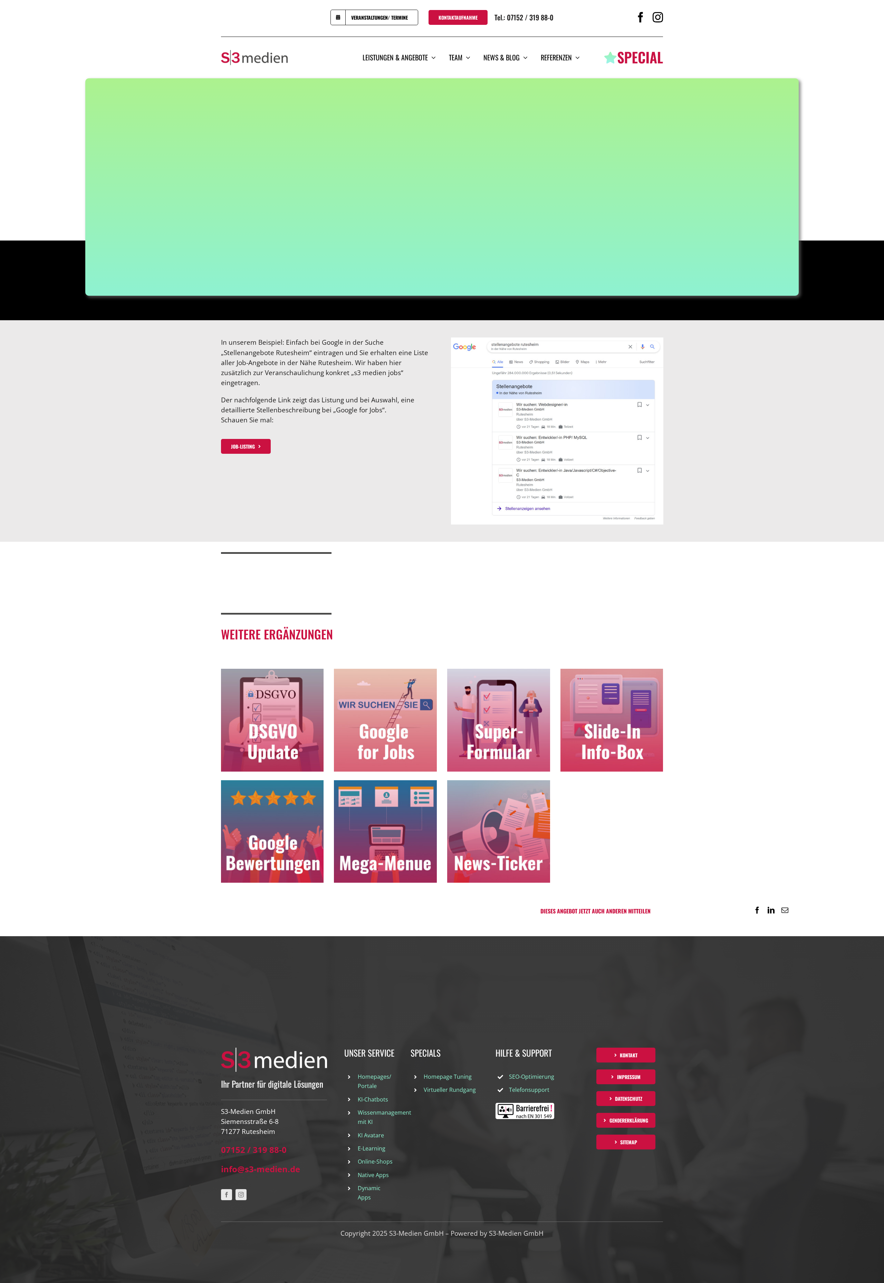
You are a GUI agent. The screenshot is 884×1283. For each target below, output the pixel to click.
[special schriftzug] (633, 54)
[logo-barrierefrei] (525, 1105)
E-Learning (371, 1148)
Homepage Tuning (448, 1076)
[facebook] (640, 17)
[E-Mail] (785, 910)
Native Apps (373, 1175)
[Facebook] (757, 910)
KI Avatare (371, 1135)
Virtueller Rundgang (450, 1090)
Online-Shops (375, 1161)
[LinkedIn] (771, 910)
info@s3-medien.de (260, 1169)
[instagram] (658, 17)
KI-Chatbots (373, 1099)
